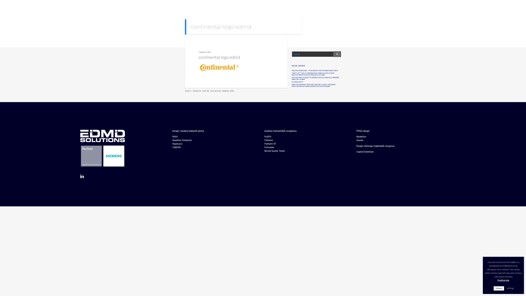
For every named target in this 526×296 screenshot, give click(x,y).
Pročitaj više (503, 280)
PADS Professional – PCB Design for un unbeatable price (315, 70)
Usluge (407, 6)
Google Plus (215, 91)
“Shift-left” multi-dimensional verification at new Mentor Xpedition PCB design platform (313, 74)
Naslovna (364, 6)
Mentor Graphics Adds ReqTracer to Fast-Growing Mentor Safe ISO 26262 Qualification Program (314, 85)
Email (232, 91)
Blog (421, 6)
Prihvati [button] (499, 288)
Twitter (205, 91)
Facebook (197, 91)
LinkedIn (225, 91)
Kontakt (432, 6)
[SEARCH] (337, 54)
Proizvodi (392, 6)
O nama (378, 6)
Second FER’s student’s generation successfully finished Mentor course (315, 78)
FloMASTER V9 (297, 82)
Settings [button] (510, 288)
